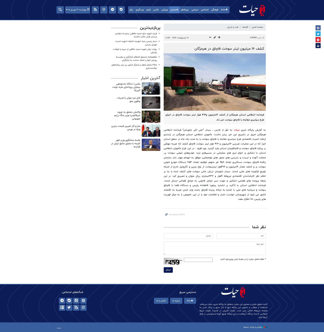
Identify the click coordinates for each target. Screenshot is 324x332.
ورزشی (164, 9)
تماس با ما (161, 300)
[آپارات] (83, 301)
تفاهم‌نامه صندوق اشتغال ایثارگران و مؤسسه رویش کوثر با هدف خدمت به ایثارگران (136, 59)
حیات (252, 10)
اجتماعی (205, 9)
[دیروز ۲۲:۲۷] (151, 131)
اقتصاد (245, 27)
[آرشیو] (62, 308)
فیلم (148, 9)
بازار (131, 9)
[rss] (76, 308)
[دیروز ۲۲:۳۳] (151, 102)
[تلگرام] (62, 301)
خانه (223, 9)
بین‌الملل (185, 9)
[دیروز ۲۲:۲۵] (151, 145)
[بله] (69, 301)
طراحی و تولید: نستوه (252, 327)
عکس (156, 9)
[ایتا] (76, 301)
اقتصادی (174, 9)
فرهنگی (214, 9)
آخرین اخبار (150, 78)
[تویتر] (69, 308)
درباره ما (176, 300)
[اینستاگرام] (83, 308)
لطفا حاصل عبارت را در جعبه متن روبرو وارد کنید (243, 259)
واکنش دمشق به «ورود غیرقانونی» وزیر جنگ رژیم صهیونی (127, 115)
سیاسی (195, 9)
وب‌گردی (140, 9)
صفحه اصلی (257, 27)
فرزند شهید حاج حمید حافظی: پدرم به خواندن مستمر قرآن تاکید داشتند (136, 35)
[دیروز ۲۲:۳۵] (151, 88)
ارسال (168, 269)
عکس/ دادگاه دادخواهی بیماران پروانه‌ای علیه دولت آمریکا (126, 87)
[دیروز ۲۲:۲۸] (151, 117)
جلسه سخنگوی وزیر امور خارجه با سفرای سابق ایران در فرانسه (125, 143)
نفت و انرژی (233, 27)
